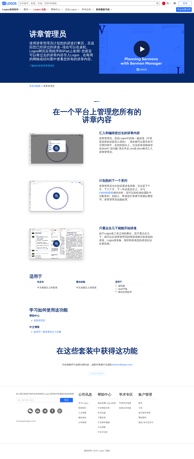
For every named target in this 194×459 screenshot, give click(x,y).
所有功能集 (35, 86)
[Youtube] (37, 411)
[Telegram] (45, 411)
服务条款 (82, 417)
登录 (185, 3)
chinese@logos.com (122, 364)
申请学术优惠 (125, 403)
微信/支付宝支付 (145, 422)
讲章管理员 (39, 320)
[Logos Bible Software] (9, 3)
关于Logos (83, 403)
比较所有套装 (97, 373)
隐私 (108, 450)
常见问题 (102, 413)
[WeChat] (30, 411)
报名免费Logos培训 (107, 403)
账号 (140, 403)
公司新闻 (82, 422)
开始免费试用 (184, 9)
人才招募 (82, 413)
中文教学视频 (104, 422)
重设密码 (142, 417)
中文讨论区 (103, 432)
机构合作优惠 (125, 408)
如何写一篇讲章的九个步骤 (47, 332)
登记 (66, 400)
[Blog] (59, 411)
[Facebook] (52, 411)
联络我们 (82, 408)
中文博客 (102, 427)
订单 (140, 408)
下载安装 (102, 417)
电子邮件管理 (144, 413)
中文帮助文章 (104, 408)
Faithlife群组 (106, 192)
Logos (101, 450)
